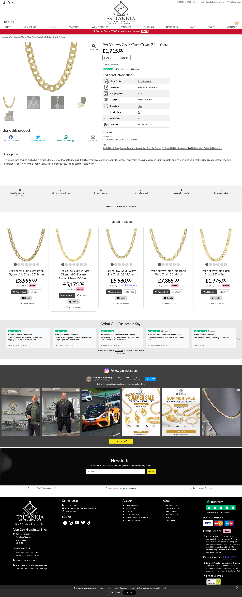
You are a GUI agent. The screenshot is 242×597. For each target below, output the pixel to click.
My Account (131, 508)
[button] (9, 2)
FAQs (168, 517)
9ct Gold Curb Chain (111, 148)
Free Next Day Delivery (20, 194)
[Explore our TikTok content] (89, 523)
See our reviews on (115, 206)
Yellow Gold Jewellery (213, 148)
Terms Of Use (171, 505)
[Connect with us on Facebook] (65, 523)
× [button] (237, 587)
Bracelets (74, 27)
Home (3, 37)
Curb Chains (32, 37)
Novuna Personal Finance (137, 517)
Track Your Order (133, 520)
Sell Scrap (10, 21)
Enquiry (123, 57)
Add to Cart (21, 291)
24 (139, 112)
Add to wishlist (111, 64)
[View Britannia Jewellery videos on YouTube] (77, 523)
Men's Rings (29, 27)
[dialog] (121, 591)
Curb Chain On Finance (151, 148)
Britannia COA (144, 124)
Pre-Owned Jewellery (147, 87)
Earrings (149, 27)
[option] (40, 488)
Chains (52, 27)
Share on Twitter (38, 140)
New (109, 24)
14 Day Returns (101, 193)
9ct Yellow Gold (145, 81)
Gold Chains (22, 37)
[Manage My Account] (4, 2)
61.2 (140, 93)
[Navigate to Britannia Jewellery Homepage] (121, 12)
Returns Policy (172, 511)
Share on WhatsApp (65, 140)
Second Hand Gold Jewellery (192, 148)
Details (27, 298)
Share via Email (92, 140)
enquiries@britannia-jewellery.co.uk (80, 508)
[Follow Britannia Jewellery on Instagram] (71, 523)
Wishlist (129, 511)
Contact (232, 27)
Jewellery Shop (128, 24)
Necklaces (172, 27)
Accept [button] (129, 592)
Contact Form (71, 511)
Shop (8, 27)
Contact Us (171, 520)
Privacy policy (172, 514)
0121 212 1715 (71, 505)
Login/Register (132, 505)
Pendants (126, 27)
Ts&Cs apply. (220, 552)
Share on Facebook (11, 140)
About (211, 27)
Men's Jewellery (145, 99)
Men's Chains (131, 139)
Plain (140, 106)
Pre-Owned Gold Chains (171, 148)
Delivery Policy (172, 508)
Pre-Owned (117, 24)
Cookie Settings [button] (114, 592)
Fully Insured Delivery (60, 193)
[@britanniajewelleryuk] (88, 378)
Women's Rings (100, 27)
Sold (108, 57)
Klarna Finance (132, 514)
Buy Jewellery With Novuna (131, 148)
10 (139, 118)
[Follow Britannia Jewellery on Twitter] (83, 523)
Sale (192, 27)
